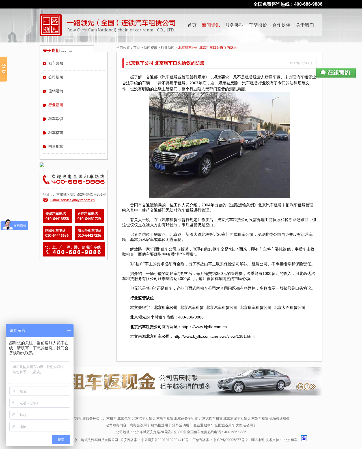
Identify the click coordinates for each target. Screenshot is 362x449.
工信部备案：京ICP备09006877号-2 (220, 440)
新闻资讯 (211, 25)
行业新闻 (167, 48)
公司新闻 (55, 77)
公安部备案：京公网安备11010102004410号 (154, 440)
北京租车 (291, 440)
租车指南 (55, 133)
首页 (192, 25)
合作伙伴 (281, 25)
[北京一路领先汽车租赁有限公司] (51, 25)
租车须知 (55, 63)
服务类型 (234, 25)
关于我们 (305, 25)
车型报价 (258, 25)
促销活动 (55, 91)
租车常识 (55, 119)
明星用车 (55, 146)
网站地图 (257, 440)
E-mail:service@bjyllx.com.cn (72, 200)
